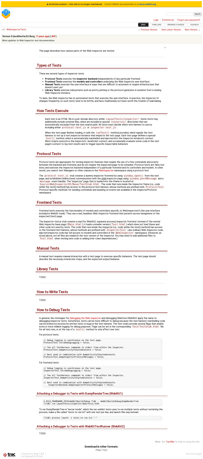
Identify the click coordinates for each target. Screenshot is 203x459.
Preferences (168, 20)
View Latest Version (171, 29)
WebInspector (106, 170)
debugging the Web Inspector (85, 318)
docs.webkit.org (147, 4)
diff (53, 36)
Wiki (143, 25)
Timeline (156, 25)
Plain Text (101, 450)
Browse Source (175, 25)
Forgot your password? (188, 20)
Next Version (191, 29)
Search (194, 25)
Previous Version (149, 29)
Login (156, 20)
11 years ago (42, 36)
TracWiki (170, 442)
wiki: (4, 29)
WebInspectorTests (16, 29)
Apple (199, 454)
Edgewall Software (34, 456)
